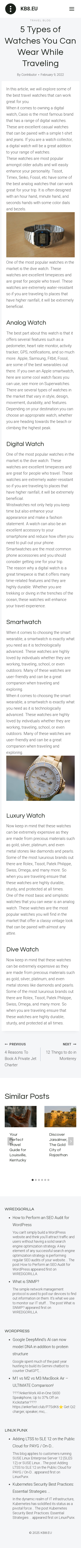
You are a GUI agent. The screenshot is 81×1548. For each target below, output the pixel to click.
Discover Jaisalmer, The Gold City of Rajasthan (58, 1145)
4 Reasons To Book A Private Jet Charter (20, 1054)
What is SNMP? (26, 1281)
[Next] (71, 1141)
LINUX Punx (16, 1430)
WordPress (17, 1331)
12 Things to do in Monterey (61, 1051)
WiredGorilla (19, 1209)
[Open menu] (71, 9)
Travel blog (40, 20)
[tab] (33, 1180)
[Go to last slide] (10, 1141)
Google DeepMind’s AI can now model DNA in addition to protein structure (40, 1346)
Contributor (29, 75)
